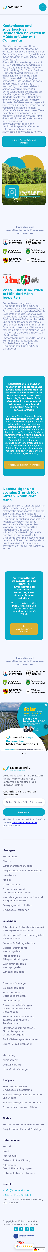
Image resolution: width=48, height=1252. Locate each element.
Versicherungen (12, 1000)
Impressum (10, 1155)
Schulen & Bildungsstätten (19, 943)
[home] (20, 7)
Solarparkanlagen (14, 987)
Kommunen (10, 856)
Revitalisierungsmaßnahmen (20, 1039)
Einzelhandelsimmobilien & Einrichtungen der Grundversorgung (19, 1031)
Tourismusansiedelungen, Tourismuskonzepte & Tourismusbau (18, 1020)
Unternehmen (11, 884)
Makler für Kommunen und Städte (23, 1124)
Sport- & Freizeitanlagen (18, 1044)
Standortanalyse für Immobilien (22, 1102)
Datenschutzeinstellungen (19, 1173)
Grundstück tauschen (16, 909)
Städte (7, 861)
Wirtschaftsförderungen (18, 865)
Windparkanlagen (14, 971)
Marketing (9, 1055)
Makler (7, 879)
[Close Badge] (33, 1244)
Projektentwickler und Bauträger (23, 870)
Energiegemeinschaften (17, 905)
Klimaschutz (10, 1060)
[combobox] (39, 1249)
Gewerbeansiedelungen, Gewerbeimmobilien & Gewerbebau (18, 1008)
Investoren (9, 875)
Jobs (6, 1151)
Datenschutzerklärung (25, 822)
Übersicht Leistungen (16, 1069)
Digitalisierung (12, 1064)
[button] (43, 7)
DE (39, 1250)
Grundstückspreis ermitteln (20, 1107)
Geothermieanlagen (15, 983)
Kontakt (8, 1146)
